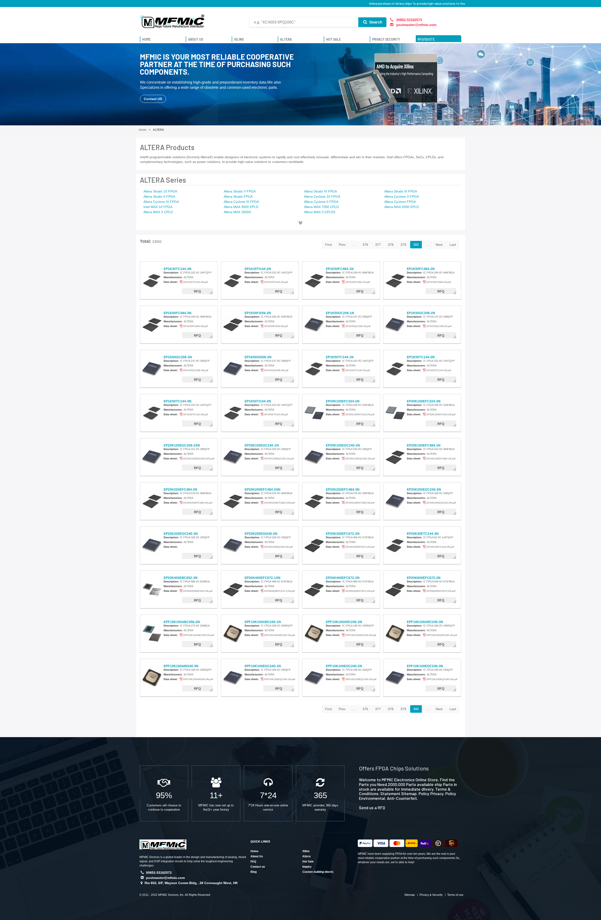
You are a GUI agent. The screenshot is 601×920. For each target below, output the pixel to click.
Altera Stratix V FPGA (240, 191)
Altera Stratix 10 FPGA (160, 191)
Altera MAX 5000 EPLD (401, 207)
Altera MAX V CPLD (158, 212)
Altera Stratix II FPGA (159, 196)
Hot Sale (308, 861)
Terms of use (455, 895)
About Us (256, 856)
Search (375, 22)
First (328, 244)
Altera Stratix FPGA (238, 196)
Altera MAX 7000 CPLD (321, 207)
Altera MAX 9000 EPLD (241, 207)
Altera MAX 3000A (237, 212)
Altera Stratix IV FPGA (320, 191)
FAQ (253, 861)
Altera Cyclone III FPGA (241, 202)
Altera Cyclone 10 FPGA (322, 196)
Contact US (153, 99)
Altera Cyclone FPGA (400, 202)
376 (365, 244)
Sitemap (409, 895)
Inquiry (307, 866)
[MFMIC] (172, 19)
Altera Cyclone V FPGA (401, 196)
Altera (306, 856)
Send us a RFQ (372, 807)
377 (378, 244)
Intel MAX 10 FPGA (157, 207)
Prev (342, 244)
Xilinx (306, 851)
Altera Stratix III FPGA (400, 191)
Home (254, 851)
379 (403, 244)
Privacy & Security (431, 895)
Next (439, 244)
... (354, 244)
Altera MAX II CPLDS (319, 212)
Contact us (257, 866)
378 (390, 244)
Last (453, 244)
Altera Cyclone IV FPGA (161, 202)
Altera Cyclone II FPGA (321, 202)
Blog (253, 872)
